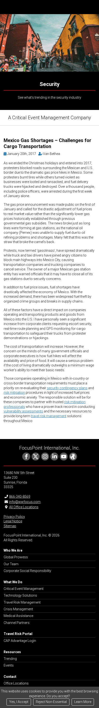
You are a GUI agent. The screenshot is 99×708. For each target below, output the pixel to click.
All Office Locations (23, 507)
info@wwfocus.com (25, 502)
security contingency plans (67, 388)
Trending (10, 659)
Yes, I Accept (18, 702)
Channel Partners (17, 623)
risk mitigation (14, 392)
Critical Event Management (23, 589)
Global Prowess (16, 557)
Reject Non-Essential (51, 702)
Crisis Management (18, 609)
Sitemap (10, 526)
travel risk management (48, 416)
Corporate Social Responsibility (27, 571)
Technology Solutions (20, 595)
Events (9, 665)
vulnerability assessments (23, 411)
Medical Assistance (18, 616)
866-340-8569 (19, 496)
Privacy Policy (14, 517)
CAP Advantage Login (20, 641)
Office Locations (16, 683)
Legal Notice (13, 521)
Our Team (11, 564)
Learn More (82, 702)
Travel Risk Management (22, 602)
